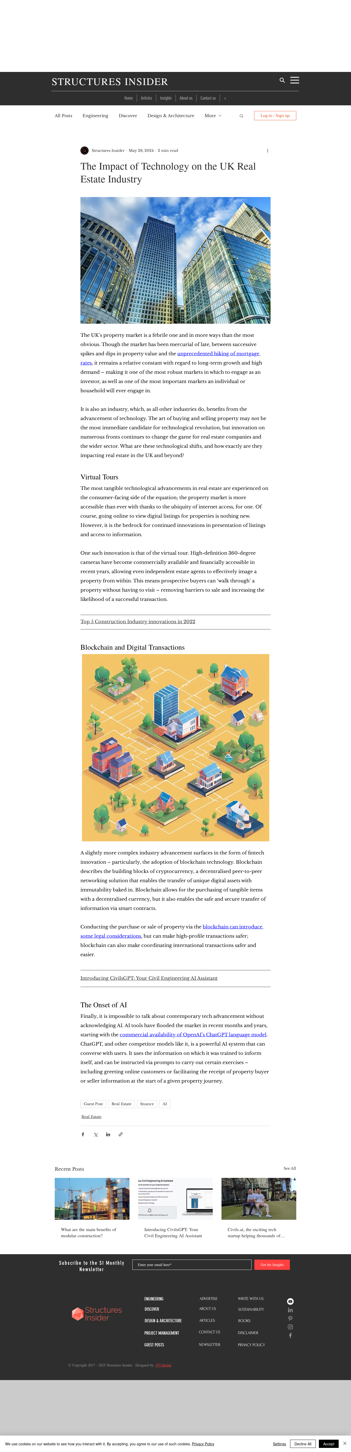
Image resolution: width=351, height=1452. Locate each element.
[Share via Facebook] (82, 1134)
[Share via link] (120, 1134)
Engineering (95, 115)
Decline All (302, 1443)
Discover (128, 115)
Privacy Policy (203, 1443)
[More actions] (267, 150)
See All (290, 1168)
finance (147, 1104)
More (210, 115)
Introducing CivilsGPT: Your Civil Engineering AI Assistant (173, 1232)
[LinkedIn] (290, 1310)
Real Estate (122, 1104)
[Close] (345, 1444)
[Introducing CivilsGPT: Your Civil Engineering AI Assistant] (175, 1199)
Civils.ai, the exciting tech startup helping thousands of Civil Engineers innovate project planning (258, 1232)
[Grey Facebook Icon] (290, 1335)
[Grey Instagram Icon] (290, 1327)
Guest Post (93, 1104)
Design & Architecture (170, 115)
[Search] (282, 80)
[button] (225, 98)
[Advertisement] (175, 36)
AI (165, 1104)
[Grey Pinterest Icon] (290, 1318)
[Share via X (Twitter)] (95, 1134)
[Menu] (294, 80)
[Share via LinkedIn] (108, 1134)
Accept (328, 1443)
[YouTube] (290, 1301)
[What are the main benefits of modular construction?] (92, 1199)
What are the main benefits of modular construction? (88, 1232)
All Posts (63, 115)
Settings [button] (279, 1443)
